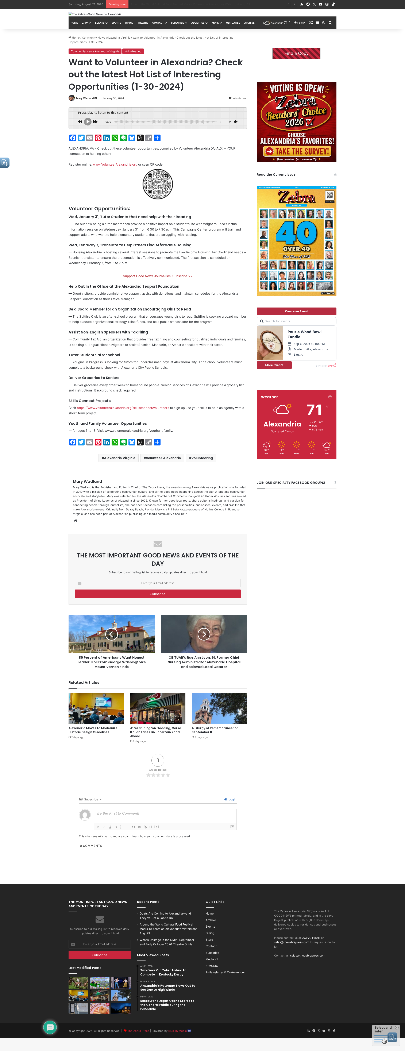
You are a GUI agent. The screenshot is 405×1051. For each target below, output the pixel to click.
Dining (129, 22)
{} (150, 826)
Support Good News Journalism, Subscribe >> (158, 276)
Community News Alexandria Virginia (106, 37)
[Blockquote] (133, 827)
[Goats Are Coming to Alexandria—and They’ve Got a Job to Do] (78, 982)
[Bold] (98, 827)
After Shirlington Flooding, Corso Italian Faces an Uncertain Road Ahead (155, 732)
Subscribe (177, 22)
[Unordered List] (128, 827)
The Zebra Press (138, 1030)
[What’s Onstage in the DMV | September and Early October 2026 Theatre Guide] (121, 982)
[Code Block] (139, 827)
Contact (158, 22)
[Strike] (116, 827)
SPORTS (116, 22)
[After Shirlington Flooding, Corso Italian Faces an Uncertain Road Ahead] (157, 708)
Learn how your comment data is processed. (161, 836)
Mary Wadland (85, 98)
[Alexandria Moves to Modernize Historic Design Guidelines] (96, 708)
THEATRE (143, 22)
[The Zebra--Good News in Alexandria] (95, 14)
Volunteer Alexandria (163, 458)
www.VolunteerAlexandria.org (115, 164)
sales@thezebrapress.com (291, 942)
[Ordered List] (122, 827)
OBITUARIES (233, 22)
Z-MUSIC (212, 965)
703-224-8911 (311, 937)
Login (232, 799)
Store (209, 939)
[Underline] (110, 827)
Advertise (197, 22)
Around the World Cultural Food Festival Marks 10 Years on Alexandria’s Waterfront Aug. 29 (168, 929)
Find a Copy (297, 53)
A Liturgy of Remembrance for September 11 (215, 730)
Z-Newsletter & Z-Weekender (225, 972)
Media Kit (212, 959)
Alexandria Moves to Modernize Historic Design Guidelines (93, 730)
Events (99, 22)
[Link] (145, 827)
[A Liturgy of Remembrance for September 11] (219, 708)
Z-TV (85, 22)
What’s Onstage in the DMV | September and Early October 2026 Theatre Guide (183, 4)
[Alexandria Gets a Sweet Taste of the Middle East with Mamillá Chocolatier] (78, 1008)
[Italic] (104, 827)
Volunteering (133, 51)
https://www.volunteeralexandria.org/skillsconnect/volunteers (123, 408)
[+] (156, 826)
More (215, 22)
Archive (249, 22)
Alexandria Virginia (119, 458)
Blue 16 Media (178, 1030)
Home (74, 22)
